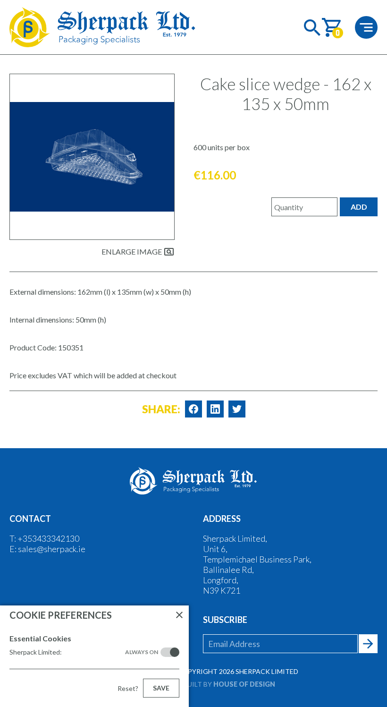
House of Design (244, 684)
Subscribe (225, 619)
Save (161, 688)
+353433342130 (48, 538)
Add (359, 206)
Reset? (128, 688)
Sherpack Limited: (83, 652)
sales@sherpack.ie (51, 549)
